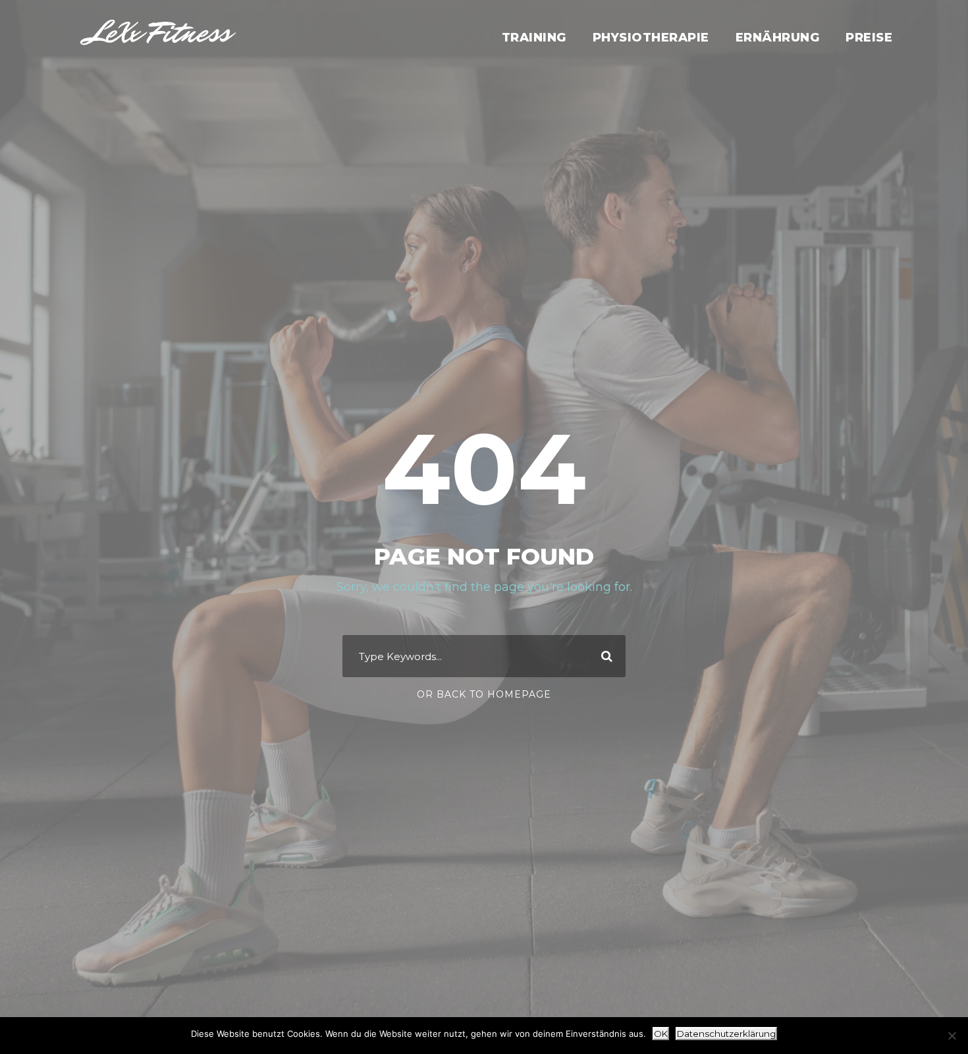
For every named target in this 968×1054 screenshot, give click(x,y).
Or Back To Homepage (484, 694)
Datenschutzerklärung (726, 1033)
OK (661, 1033)
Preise (869, 37)
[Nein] (951, 1035)
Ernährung (778, 37)
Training (534, 37)
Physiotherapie (651, 37)
